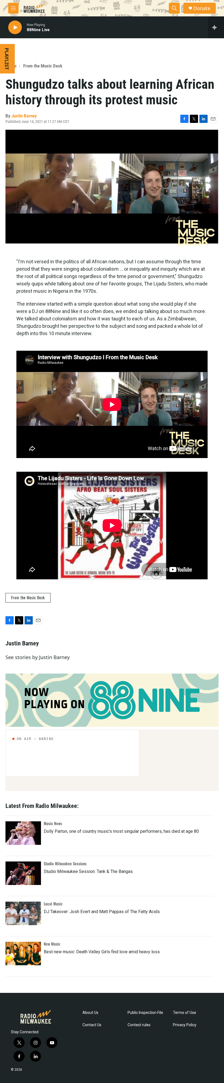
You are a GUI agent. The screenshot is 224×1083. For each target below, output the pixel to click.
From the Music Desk (42, 66)
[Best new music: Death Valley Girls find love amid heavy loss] (23, 953)
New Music (52, 944)
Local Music (53, 904)
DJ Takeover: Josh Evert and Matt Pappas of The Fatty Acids (102, 911)
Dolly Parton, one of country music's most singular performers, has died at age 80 (121, 831)
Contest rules (139, 1025)
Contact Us (91, 1025)
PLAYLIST (7, 59)
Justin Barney (24, 116)
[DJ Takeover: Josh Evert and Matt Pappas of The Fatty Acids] (23, 913)
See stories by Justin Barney (37, 657)
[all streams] (216, 27)
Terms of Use (184, 1013)
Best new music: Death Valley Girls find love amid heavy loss (102, 951)
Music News (53, 823)
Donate (201, 8)
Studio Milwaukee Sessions (65, 863)
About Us (90, 1013)
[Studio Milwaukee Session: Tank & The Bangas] (23, 873)
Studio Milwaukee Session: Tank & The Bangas (88, 871)
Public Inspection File (145, 1013)
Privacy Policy (184, 1025)
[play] (15, 27)
